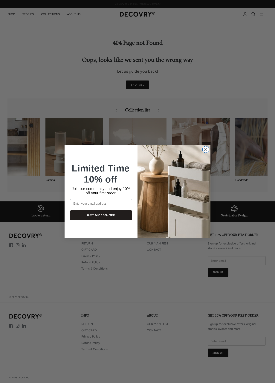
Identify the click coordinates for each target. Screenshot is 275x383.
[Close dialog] (205, 149)
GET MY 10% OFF (101, 215)
